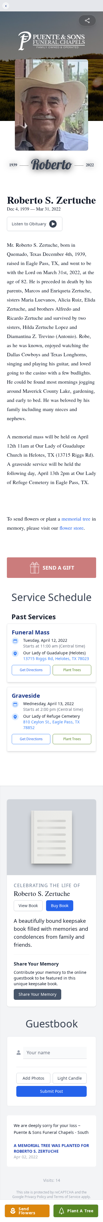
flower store (72, 527)
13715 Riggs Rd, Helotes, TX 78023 (56, 658)
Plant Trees (72, 669)
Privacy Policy (35, 1196)
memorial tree (76, 518)
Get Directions (31, 669)
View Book (28, 905)
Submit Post (51, 1091)
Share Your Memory (37, 994)
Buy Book (59, 905)
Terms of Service (67, 1196)
